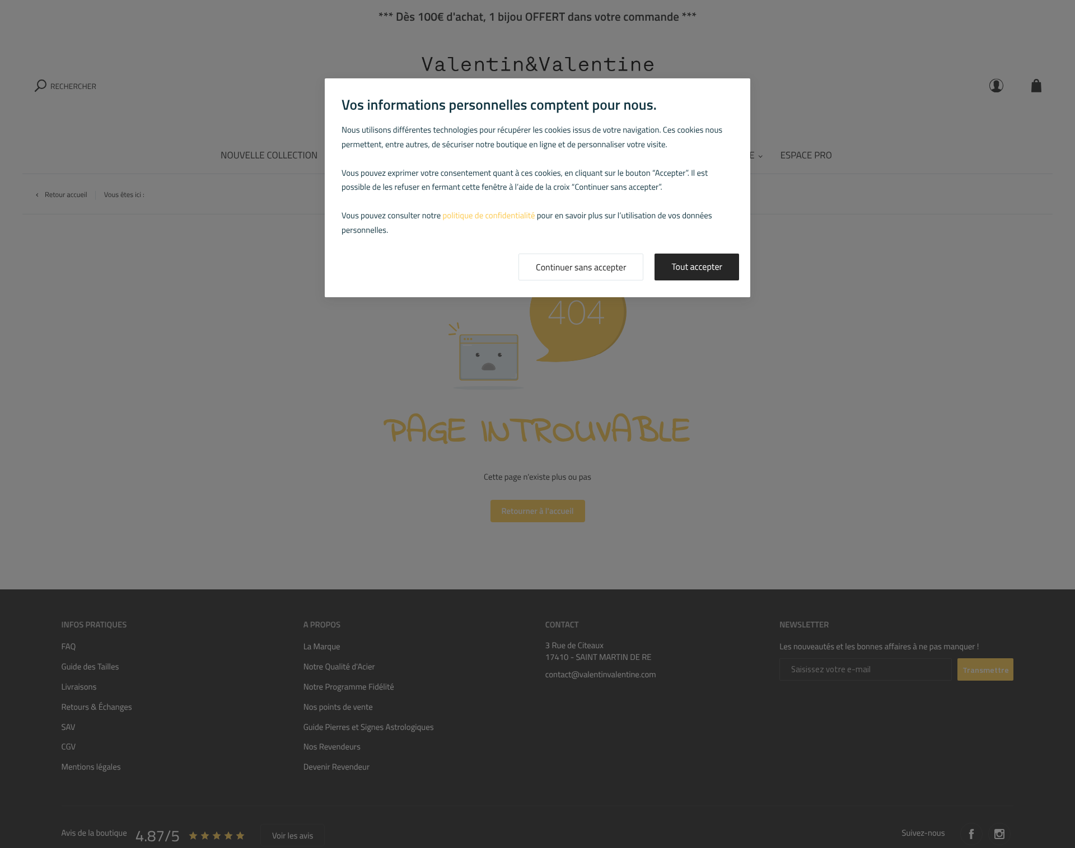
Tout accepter (696, 267)
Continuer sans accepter (581, 267)
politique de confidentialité (489, 215)
